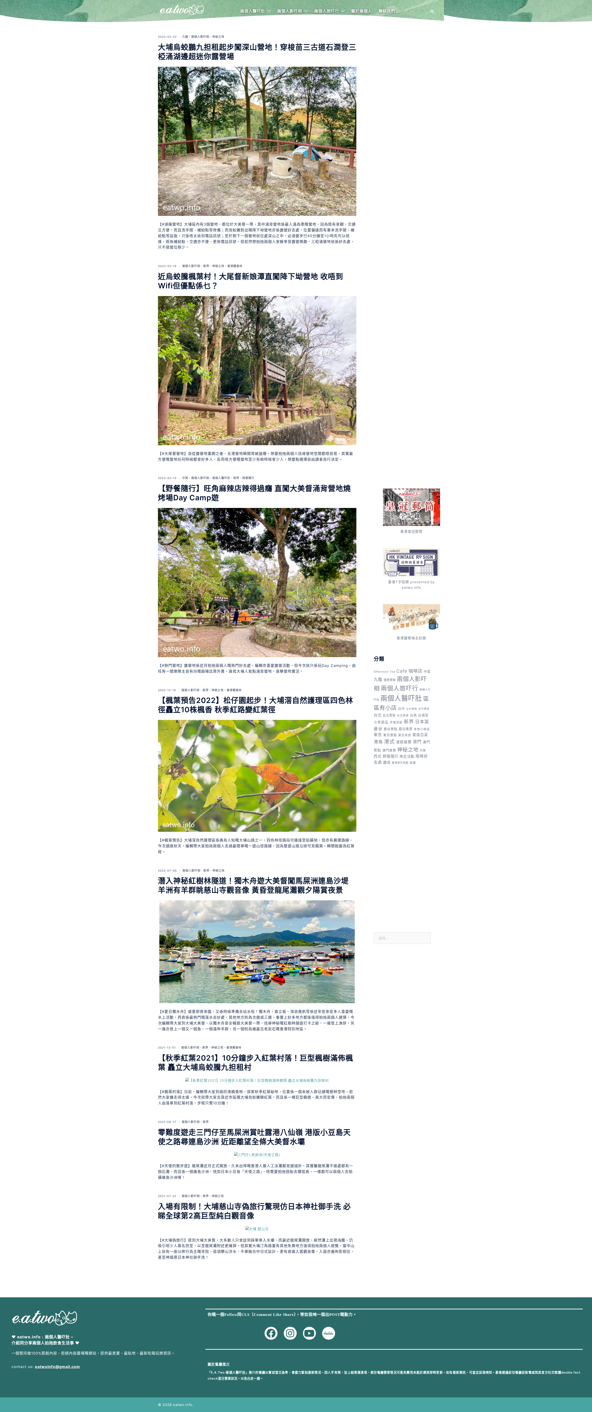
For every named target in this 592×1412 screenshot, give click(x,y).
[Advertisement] (402, 99)
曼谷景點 (391, 729)
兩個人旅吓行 (326, 11)
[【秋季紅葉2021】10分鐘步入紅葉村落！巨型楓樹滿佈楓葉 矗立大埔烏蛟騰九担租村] (257, 1080)
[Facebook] (271, 1333)
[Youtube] (309, 1333)
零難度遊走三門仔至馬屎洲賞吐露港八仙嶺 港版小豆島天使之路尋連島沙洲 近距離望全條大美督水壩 (254, 1137)
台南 (413, 715)
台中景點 (411, 708)
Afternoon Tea (384, 671)
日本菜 (422, 722)
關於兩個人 (361, 11)
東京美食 (404, 735)
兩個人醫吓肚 (252, 11)
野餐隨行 (248, 478)
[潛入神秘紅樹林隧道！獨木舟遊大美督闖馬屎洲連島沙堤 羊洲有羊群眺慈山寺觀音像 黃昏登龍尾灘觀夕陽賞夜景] (257, 951)
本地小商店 (422, 729)
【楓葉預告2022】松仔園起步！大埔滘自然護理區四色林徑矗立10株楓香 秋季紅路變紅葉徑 (255, 705)
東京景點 (390, 735)
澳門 (417, 741)
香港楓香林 (234, 266)
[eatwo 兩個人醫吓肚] (181, 11)
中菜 (185, 478)
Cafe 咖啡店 (409, 671)
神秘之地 (218, 36)
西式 (378, 756)
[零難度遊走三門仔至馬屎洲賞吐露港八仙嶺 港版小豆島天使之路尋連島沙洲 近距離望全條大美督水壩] (257, 1154)
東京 (378, 734)
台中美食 (423, 708)
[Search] (432, 11)
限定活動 (407, 756)
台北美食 (403, 715)
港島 (378, 741)
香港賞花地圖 (400, 762)
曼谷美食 (406, 729)
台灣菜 (423, 715)
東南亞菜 (420, 735)
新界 (206, 266)
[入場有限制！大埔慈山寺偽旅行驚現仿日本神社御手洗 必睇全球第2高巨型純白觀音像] (257, 1228)
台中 (401, 708)
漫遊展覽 (404, 742)
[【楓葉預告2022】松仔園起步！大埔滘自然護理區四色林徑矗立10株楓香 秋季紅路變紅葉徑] (257, 775)
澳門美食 (389, 750)
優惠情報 (390, 680)
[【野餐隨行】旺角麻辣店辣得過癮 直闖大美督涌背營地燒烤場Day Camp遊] (257, 582)
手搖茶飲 (396, 722)
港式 (389, 741)
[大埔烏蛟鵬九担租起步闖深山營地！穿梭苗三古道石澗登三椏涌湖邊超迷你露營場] (257, 141)
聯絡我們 (387, 11)
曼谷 (378, 728)
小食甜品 (381, 722)
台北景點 (389, 715)
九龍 (185, 36)
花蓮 (423, 750)
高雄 (413, 762)
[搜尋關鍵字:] (402, 938)
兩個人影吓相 (289, 11)
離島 (387, 762)
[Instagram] (290, 1333)
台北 (378, 715)
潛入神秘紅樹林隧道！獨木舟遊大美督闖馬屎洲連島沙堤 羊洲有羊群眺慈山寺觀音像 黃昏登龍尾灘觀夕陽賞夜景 (253, 885)
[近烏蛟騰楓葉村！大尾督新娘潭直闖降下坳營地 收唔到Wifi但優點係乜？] (257, 370)
